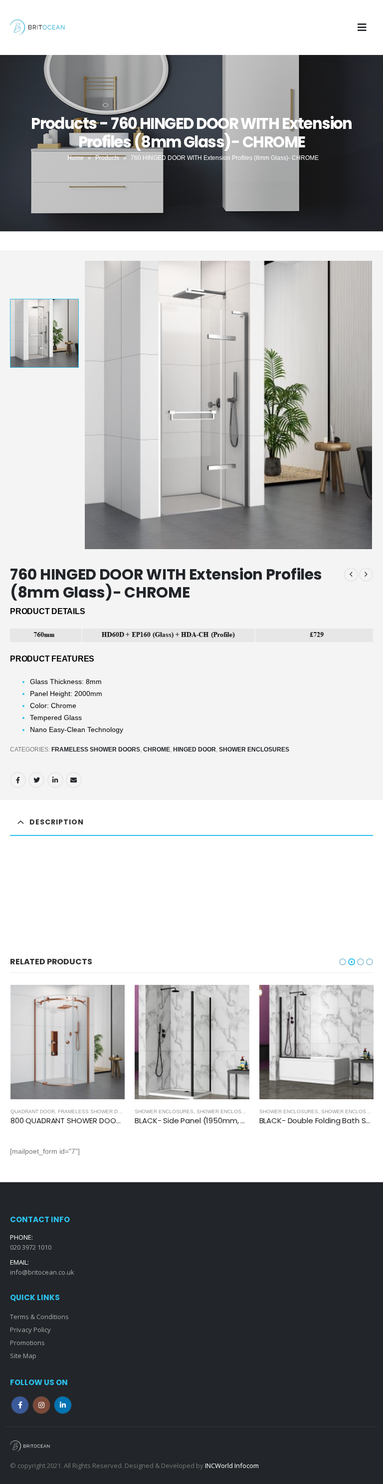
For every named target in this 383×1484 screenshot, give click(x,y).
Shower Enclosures (254, 749)
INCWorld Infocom (232, 1465)
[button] (342, 962)
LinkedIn (55, 780)
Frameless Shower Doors (95, 749)
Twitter (36, 780)
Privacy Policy (30, 1329)
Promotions (27, 1342)
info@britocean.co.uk (42, 1272)
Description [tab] (56, 822)
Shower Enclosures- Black (235, 1111)
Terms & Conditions (39, 1316)
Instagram (41, 1405)
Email (74, 780)
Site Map (23, 1355)
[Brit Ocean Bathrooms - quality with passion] (37, 27)
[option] (44, 333)
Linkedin (63, 1405)
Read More (108, 1001)
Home (75, 157)
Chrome (156, 749)
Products (107, 157)
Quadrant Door (32, 1111)
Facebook (18, 780)
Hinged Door (194, 749)
